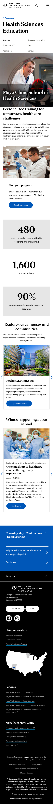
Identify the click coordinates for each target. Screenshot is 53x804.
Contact (31, 51)
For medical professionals (16, 741)
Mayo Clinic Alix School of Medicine (19, 692)
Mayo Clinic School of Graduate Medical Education (25, 697)
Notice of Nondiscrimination (27, 768)
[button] (36, 5)
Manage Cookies (26, 773)
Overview (6, 40)
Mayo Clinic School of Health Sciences (20, 701)
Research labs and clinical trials (19, 732)
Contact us (15, 608)
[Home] (17, 5)
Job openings (12, 745)
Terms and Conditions (18, 764)
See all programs (21, 205)
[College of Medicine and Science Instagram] (17, 619)
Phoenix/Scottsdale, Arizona (16, 644)
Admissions (7, 51)
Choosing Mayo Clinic (36, 40)
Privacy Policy (38, 764)
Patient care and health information (20, 728)
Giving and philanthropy (16, 736)
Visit (29, 45)
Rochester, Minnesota (14, 635)
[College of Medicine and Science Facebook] (9, 619)
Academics (9, 18)
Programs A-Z (9, 45)
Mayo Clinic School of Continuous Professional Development (23, 711)
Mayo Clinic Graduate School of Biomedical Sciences (25, 705)
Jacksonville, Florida (13, 640)
